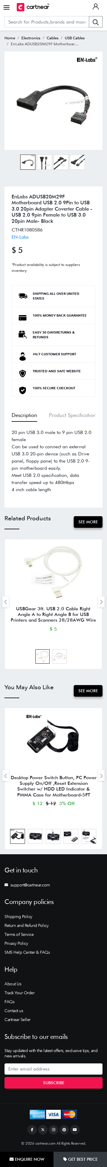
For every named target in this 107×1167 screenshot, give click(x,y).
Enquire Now (29, 1159)
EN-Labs (20, 237)
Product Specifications (73, 415)
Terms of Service (19, 934)
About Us (12, 983)
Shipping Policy (18, 916)
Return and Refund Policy (26, 925)
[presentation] (5, 601)
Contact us (13, 1010)
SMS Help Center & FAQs (27, 952)
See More (88, 521)
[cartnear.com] (33, 7)
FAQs (9, 1001)
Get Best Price (82, 1159)
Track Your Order (19, 992)
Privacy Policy (16, 943)
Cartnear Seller (17, 1019)
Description (24, 415)
